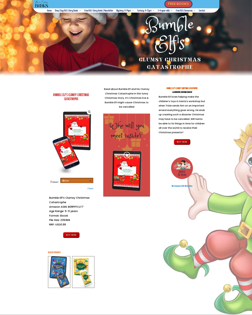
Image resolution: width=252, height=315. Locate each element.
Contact (202, 10)
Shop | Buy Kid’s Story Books (66, 10)
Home (49, 10)
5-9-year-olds (164, 10)
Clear (90, 188)
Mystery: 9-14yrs (123, 10)
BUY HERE (71, 235)
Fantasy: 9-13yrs (144, 10)
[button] (89, 111)
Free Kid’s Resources (184, 10)
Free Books (178, 3)
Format (55, 182)
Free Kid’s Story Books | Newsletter (98, 10)
